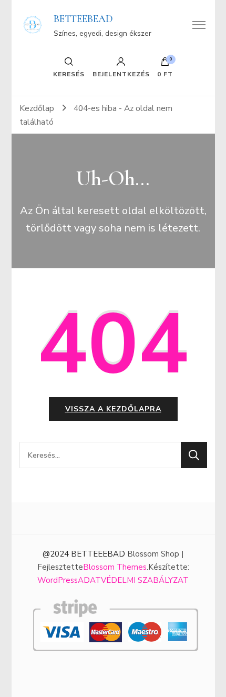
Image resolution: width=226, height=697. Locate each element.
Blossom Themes (115, 567)
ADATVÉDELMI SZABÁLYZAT (133, 580)
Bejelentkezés (121, 73)
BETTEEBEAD (83, 19)
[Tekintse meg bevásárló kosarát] (165, 64)
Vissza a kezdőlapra (113, 409)
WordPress (57, 580)
